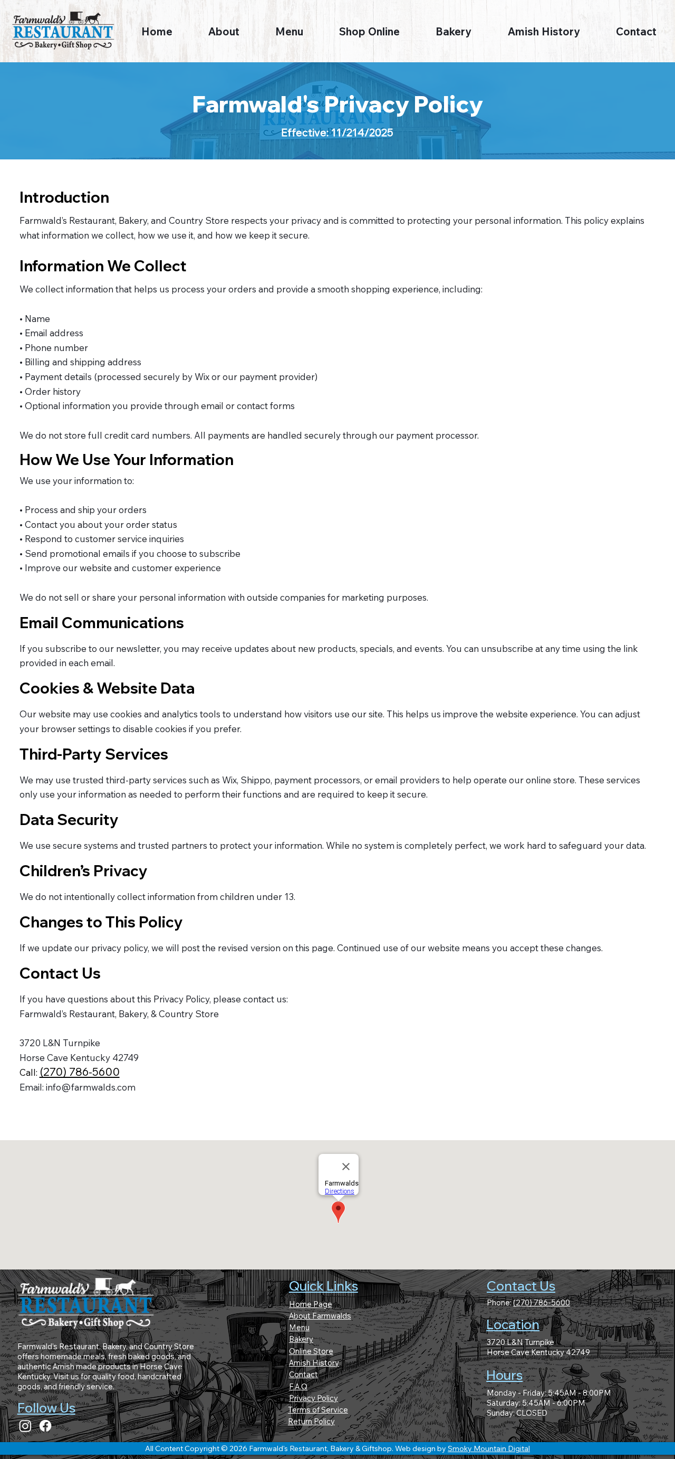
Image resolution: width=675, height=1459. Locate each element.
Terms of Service (318, 1410)
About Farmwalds (320, 1316)
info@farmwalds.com (91, 1087)
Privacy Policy (313, 1398)
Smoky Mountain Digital (489, 1448)
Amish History (314, 1363)
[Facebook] (45, 1426)
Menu (299, 1327)
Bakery (301, 1339)
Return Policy (311, 1421)
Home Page (310, 1304)
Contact (303, 1374)
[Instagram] (25, 1426)
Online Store (311, 1351)
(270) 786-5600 (80, 1071)
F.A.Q (298, 1386)
